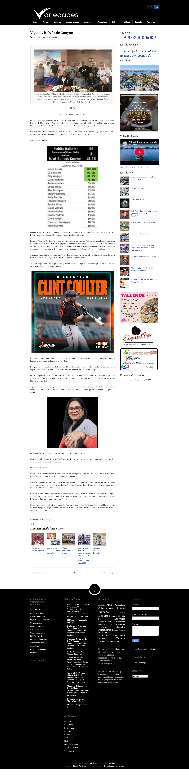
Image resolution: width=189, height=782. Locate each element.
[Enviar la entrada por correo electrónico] (32, 524)
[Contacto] (151, 38)
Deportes (36, 37)
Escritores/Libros (105, 622)
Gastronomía (120, 622)
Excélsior (68, 735)
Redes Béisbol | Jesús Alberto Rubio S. (76, 653)
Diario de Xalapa (71, 744)
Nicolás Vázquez (138, 188)
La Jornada (68, 725)
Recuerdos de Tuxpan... (140, 234)
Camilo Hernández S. (38, 616)
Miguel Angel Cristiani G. (40, 620)
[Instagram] (143, 38)
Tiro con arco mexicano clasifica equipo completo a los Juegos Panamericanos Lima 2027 (84, 555)
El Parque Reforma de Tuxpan (143, 222)
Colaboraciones (72, 22)
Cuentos (122, 612)
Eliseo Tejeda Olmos (38, 649)
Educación (113, 616)
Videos (114, 22)
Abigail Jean (35, 646)
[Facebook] (121, 38)
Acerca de (151, 22)
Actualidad (102, 605)
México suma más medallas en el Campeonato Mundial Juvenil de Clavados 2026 (144, 247)
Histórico (101, 624)
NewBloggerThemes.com (114, 766)
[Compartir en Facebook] (40, 520)
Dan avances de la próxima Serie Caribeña (53, 550)
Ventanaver (68, 738)
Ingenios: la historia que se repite (143, 257)
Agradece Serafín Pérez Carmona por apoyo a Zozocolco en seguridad (76, 679)
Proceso (67, 721)
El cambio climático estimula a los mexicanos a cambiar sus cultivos (78, 692)
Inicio (35, 22)
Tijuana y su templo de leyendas (97, 550)
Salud (122, 635)
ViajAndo (126, 22)
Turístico (120, 638)
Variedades (103, 641)
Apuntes (57, 22)
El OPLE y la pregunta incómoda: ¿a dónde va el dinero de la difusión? (144, 213)
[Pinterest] (134, 38)
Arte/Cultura (120, 605)
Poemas (115, 630)
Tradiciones (102, 638)
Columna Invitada (37, 613)
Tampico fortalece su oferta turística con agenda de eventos (138, 55)
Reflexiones (103, 632)
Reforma (67, 731)
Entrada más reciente (39, 573)
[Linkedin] (147, 38)
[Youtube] (139, 38)
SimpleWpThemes (80, 766)
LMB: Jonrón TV (137, 200)
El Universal (69, 728)
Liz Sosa (33, 653)
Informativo (120, 627)
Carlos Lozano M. (37, 633)
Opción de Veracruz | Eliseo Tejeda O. (76, 659)
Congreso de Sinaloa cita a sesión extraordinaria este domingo (77, 632)
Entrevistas (102, 22)
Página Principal (74, 573)
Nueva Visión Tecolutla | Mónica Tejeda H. (77, 674)
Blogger (153, 649)
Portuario (122, 630)
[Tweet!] (42, 520)
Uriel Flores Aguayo (38, 626)
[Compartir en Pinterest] (49, 520)
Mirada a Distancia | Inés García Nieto (77, 687)
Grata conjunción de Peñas (67, 550)
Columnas (88, 22)
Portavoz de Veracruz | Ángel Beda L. (77, 627)
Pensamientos (104, 629)
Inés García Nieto (37, 636)
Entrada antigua (108, 573)
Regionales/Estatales (108, 635)
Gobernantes (69, 751)
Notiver (67, 741)
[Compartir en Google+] (46, 520)
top (94, 591)
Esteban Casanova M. (38, 639)
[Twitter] (125, 38)
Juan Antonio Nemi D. (38, 643)
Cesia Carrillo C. (36, 629)
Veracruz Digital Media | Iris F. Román (77, 640)
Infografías (102, 627)
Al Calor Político (71, 748)
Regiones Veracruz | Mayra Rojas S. (75, 700)
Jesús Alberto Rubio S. (50, 37)
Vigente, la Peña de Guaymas (52, 32)
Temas (46, 22)
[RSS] (156, 38)
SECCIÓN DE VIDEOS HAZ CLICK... (135, 167)
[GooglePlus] (130, 38)
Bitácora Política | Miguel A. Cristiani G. (78, 606)
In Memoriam (117, 624)
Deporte (138, 22)
